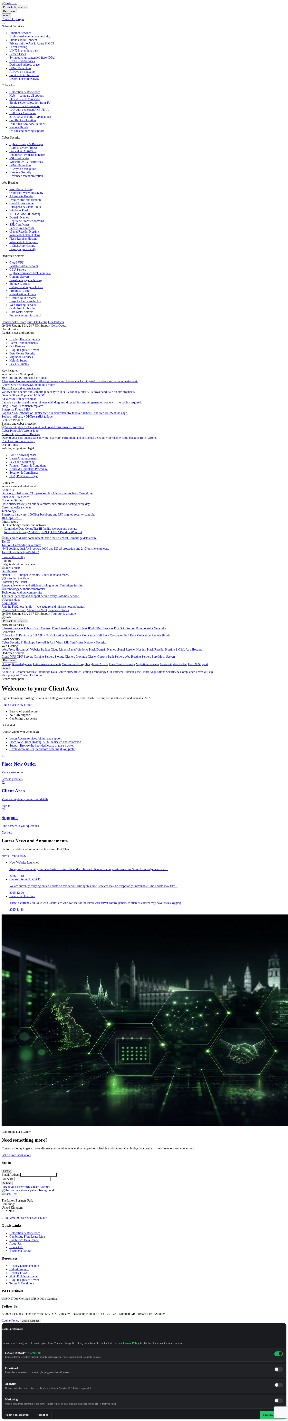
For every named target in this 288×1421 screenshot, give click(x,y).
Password (8, 1178)
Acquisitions (157, 671)
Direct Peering (61, 628)
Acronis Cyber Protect (173, 664)
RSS (23, 855)
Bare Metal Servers (163, 656)
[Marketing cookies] (278, 1400)
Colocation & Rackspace (17, 635)
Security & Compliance (180, 671)
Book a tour (24, 1155)
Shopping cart (10, 675)
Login (20, 19)
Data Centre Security (122, 664)
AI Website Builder (38, 649)
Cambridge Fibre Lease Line (27, 1236)
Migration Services (147, 664)
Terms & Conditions (21, 1283)
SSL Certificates (73, 642)
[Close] (3, 1337)
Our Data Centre (37, 322)
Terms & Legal (205, 671)
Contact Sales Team (14, 322)
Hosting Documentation (24, 1265)
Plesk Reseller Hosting (161, 649)
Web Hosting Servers (138, 656)
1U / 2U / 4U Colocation (48, 635)
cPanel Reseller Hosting (131, 649)
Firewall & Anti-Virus (49, 642)
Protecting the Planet (136, 671)
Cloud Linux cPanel (63, 649)
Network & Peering (79, 671)
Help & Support (198, 664)
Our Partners (56, 322)
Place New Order (20, 704)
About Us (8, 671)
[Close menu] (19, 618)
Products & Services (15, 7)
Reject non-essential (17, 1414)
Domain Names (106, 649)
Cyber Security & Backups (18, 642)
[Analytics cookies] (278, 1385)
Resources (9, 11)
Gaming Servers (44, 656)
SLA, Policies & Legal (23, 1276)
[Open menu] (3, 23)
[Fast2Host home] (9, 3)
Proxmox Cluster (86, 656)
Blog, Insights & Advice (93, 664)
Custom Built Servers (110, 656)
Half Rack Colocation (109, 635)
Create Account (40, 1186)
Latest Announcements (47, 664)
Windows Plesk (86, 649)
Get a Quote (58, 325)
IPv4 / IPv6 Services (100, 628)
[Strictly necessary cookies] (278, 1353)
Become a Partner (20, 1250)
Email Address (11, 1174)
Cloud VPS (9, 656)
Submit (7, 1183)
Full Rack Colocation (137, 635)
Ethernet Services (12, 628)
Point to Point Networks (151, 628)
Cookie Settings (31, 1320)
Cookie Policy (10, 1320)
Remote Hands (160, 635)
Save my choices (273, 1414)
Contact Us (8, 19)
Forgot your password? (16, 1186)
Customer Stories (58, 610)
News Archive (11, 855)
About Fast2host (37, 610)
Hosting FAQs (18, 1272)
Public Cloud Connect (37, 628)
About (6, 15)
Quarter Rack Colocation (80, 635)
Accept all (43, 1414)
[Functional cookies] (278, 1369)
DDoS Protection (124, 628)
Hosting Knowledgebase (17, 664)
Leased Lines (79, 628)
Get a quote (9, 1155)
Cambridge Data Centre (51, 671)
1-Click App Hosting (189, 649)
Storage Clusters (65, 656)
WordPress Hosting (13, 649)
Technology (99, 671)
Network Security (95, 642)
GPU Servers (25, 656)
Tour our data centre (63, 613)
